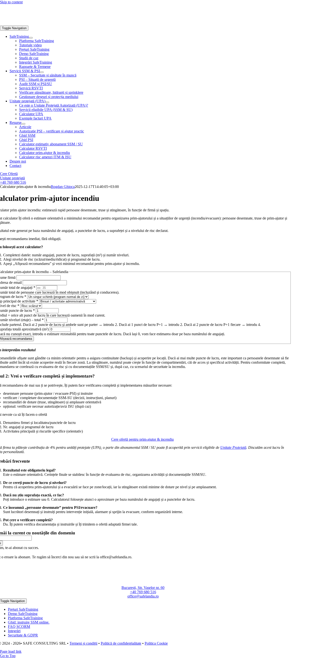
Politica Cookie (156, 643)
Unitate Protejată (233, 447)
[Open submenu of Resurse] (23, 124)
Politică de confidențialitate (121, 643)
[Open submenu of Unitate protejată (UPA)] (47, 102)
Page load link (10, 651)
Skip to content (11, 2)
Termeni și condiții (83, 643)
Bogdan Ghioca (63, 187)
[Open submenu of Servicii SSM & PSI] (42, 72)
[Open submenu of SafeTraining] (31, 37)
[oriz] (36, 23)
